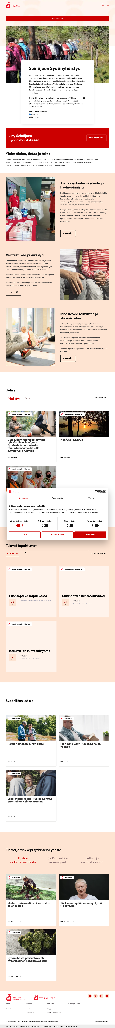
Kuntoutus (30, 1009)
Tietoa (8, 1004)
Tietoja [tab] (91, 498)
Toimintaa (51, 1004)
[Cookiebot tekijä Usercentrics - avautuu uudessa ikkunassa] (96, 491)
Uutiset (8, 1009)
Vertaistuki (30, 1012)
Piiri (27, 399)
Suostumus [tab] (23, 498)
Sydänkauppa (46, 1026)
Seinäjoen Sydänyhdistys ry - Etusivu (24, 5)
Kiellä (24, 535)
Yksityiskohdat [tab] (57, 498)
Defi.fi (15, 1026)
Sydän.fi (8, 1026)
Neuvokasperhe (24, 1026)
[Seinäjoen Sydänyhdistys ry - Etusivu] (16, 996)
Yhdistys (14, 399)
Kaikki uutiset (100, 398)
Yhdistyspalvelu (58, 1026)
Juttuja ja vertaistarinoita (92, 860)
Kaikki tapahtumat (98, 553)
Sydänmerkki (35, 1026)
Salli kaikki (90, 535)
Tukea (29, 1004)
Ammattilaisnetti (71, 1026)
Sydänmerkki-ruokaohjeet (58, 860)
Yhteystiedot (74, 1004)
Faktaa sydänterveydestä (23, 860)
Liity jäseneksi (96, 138)
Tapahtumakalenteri (54, 1012)
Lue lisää (68, 233)
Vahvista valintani (57, 535)
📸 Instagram (34, 117)
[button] (103, 6)
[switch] (45, 525)
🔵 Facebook (34, 114)
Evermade (105, 1021)
